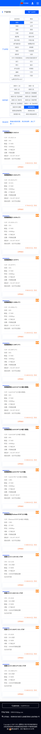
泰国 (17, 51)
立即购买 (20, 167)
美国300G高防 (17, 107)
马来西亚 (31, 51)
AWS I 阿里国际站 (17, 58)
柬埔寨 (31, 47)
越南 (17, 72)
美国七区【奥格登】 (31, 96)
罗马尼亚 (17, 68)
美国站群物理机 (17, 110)
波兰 (17, 61)
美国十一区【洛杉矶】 (31, 103)
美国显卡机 (17, 114)
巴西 (31, 75)
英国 (31, 29)
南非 (31, 65)
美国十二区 (17, 86)
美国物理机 (31, 107)
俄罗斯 (17, 37)
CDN (31, 72)
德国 (17, 29)
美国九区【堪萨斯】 (31, 100)
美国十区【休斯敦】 (17, 103)
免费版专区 (31, 44)
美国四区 (17, 93)
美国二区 (17, 89)
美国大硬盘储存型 (31, 114)
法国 (31, 54)
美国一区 (31, 86)
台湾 (31, 26)
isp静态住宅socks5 (17, 79)
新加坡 (31, 33)
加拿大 (17, 47)
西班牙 (17, 54)
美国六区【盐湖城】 (17, 96)
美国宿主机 (31, 110)
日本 (31, 22)
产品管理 (32, 12)
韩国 (17, 26)
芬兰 (31, 61)
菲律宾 (31, 68)
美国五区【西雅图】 (31, 93)
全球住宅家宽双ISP (31, 58)
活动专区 (17, 19)
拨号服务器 (17, 44)
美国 (17, 22)
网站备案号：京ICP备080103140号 (22, 729)
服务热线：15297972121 (21, 706)
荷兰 (17, 65)
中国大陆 (31, 40)
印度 (17, 33)
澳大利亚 (17, 40)
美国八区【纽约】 (17, 100)
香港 (31, 19)
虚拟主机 (17, 75)
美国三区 (31, 89)
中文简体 (25, 3)
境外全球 (31, 37)
